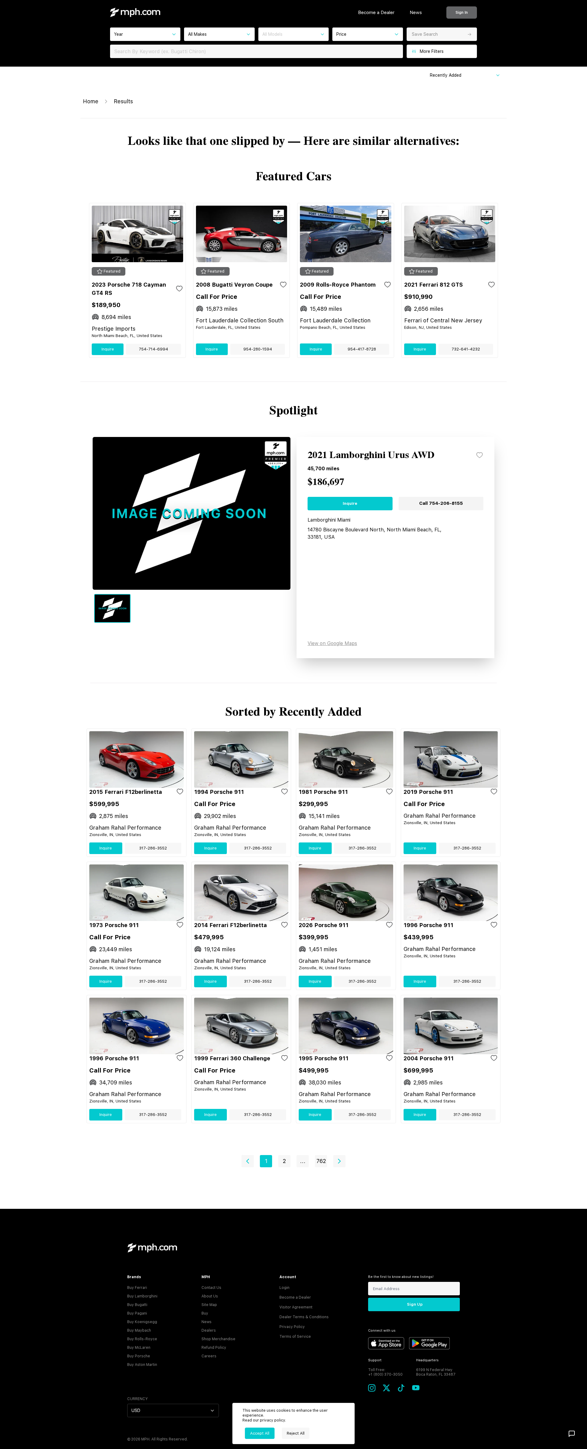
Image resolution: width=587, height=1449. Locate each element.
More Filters (432, 51)
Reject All (296, 1433)
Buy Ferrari (137, 1288)
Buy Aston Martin (142, 1365)
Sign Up (415, 1304)
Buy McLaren (138, 1347)
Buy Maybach (139, 1330)
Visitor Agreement (295, 1307)
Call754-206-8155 (441, 503)
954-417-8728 (362, 349)
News (416, 12)
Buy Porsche (138, 1356)
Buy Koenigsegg (142, 1322)
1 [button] (266, 1161)
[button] (248, 1161)
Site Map (209, 1305)
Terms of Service (295, 1336)
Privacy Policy (292, 1327)
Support (375, 1360)
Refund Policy (213, 1347)
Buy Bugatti (137, 1305)
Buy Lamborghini (142, 1296)
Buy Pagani (137, 1313)
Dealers (208, 1330)
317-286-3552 (153, 848)
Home (90, 101)
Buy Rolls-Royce (142, 1339)
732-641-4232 (466, 349)
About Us (209, 1296)
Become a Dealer (376, 12)
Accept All (259, 1433)
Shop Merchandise (218, 1339)
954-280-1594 (257, 349)
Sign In (462, 12)
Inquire (108, 349)
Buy (204, 1313)
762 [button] (321, 1161)
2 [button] (284, 1161)
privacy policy (272, 1420)
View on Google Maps (332, 643)
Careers (208, 1356)
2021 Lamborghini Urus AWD (371, 455)
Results (123, 101)
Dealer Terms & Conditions (304, 1317)
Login (284, 1288)
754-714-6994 (153, 349)
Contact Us (211, 1288)
